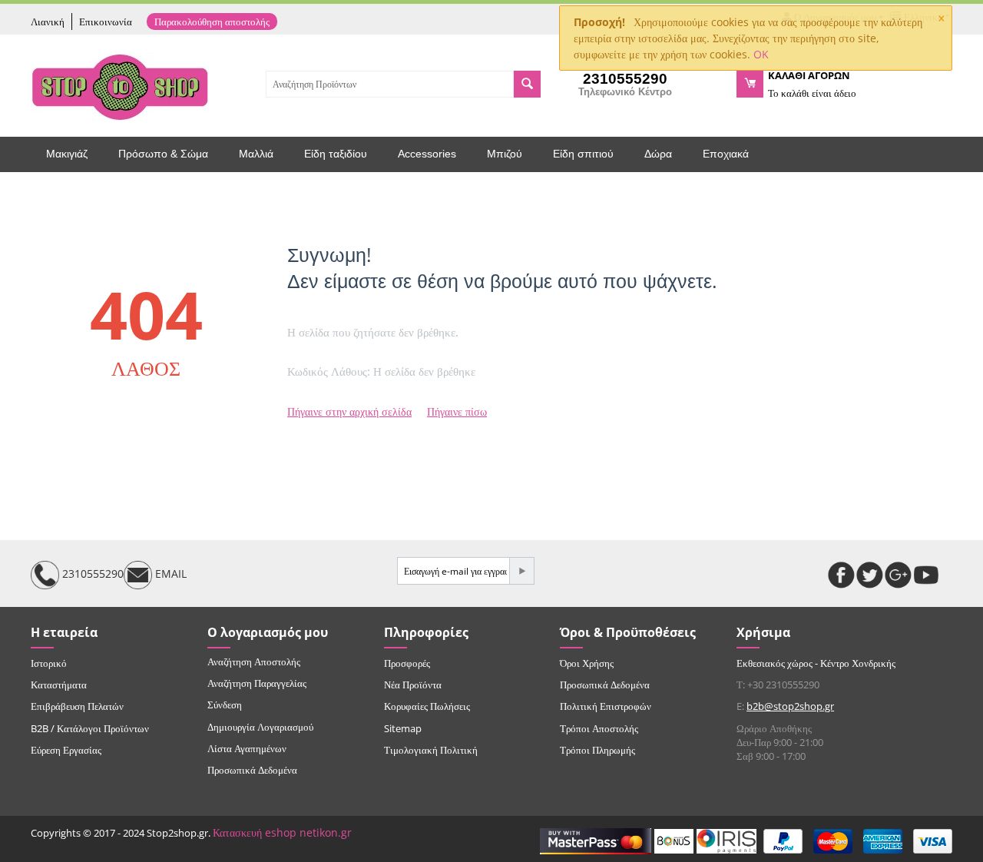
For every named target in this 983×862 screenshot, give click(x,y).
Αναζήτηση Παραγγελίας (256, 683)
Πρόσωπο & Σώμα (163, 154)
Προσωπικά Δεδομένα (252, 770)
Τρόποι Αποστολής (599, 728)
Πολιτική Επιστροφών (605, 706)
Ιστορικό (49, 663)
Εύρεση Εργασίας (66, 750)
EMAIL (169, 573)
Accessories (427, 154)
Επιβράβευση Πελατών (77, 706)
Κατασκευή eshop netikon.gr (282, 832)
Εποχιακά (726, 154)
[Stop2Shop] (120, 85)
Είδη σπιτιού (583, 154)
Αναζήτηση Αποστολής (253, 661)
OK (761, 54)
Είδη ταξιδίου (335, 154)
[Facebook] (841, 575)
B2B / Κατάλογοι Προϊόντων (90, 728)
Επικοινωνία (105, 21)
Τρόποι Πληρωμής (597, 750)
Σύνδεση (224, 704)
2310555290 (91, 573)
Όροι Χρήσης (587, 663)
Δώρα (658, 154)
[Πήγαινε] (521, 571)
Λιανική (48, 21)
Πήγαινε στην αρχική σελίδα (349, 411)
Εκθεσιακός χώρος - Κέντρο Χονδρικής (815, 663)
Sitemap (403, 728)
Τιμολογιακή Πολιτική (431, 750)
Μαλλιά (256, 154)
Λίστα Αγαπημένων (246, 748)
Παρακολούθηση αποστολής (212, 21)
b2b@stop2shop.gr (790, 706)
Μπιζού (504, 154)
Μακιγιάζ (67, 154)
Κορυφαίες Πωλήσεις (427, 706)
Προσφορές (407, 663)
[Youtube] (926, 575)
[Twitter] (870, 575)
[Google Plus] (898, 575)
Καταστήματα (59, 684)
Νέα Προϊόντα (413, 684)
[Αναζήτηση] (527, 84)
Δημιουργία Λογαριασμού (260, 727)
